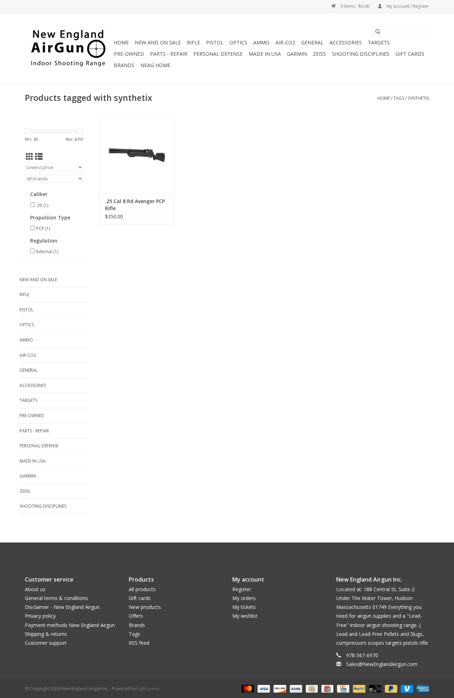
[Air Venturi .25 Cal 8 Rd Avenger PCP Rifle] (136, 154)
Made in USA (265, 53)
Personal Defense (218, 53)
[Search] (377, 31)
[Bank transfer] (295, 688)
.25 (42, 205)
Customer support (46, 642)
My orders (244, 598)
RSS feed (139, 642)
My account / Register (407, 6)
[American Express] (421, 688)
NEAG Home (155, 65)
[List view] (39, 157)
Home (121, 42)
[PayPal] (358, 688)
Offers (136, 615)
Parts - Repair (168, 53)
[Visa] (263, 688)
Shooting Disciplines (360, 53)
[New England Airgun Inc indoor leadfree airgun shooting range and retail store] (68, 48)
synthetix (418, 98)
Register (241, 589)
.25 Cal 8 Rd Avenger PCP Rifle (135, 205)
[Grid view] (29, 157)
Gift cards (409, 53)
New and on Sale (158, 42)
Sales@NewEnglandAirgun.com (381, 664)
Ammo (261, 42)
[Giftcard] (326, 688)
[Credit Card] (342, 688)
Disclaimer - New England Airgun (62, 607)
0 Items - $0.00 (355, 6)
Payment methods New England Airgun (70, 625)
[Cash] (311, 688)
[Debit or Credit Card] (374, 688)
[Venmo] (406, 688)
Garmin (297, 53)
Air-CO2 (285, 42)
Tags (398, 98)
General (312, 42)
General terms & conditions (56, 598)
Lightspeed (148, 689)
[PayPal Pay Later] (390, 688)
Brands (124, 65)
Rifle (193, 42)
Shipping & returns (46, 634)
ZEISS (319, 53)
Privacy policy (40, 615)
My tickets (244, 607)
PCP (43, 228)
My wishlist (245, 615)
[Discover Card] (279, 688)
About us (35, 589)
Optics (238, 42)
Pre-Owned (129, 53)
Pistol (214, 42)
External (47, 252)
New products (145, 607)
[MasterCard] (247, 688)
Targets (379, 42)
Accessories (346, 42)
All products (142, 589)
